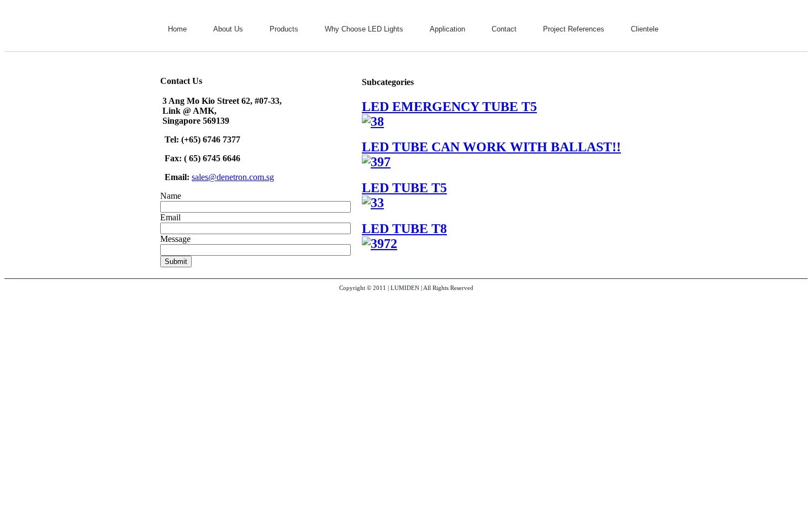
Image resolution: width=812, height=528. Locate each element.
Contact (504, 29)
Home (177, 29)
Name (170, 195)
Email (170, 217)
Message (175, 239)
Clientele (644, 29)
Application (447, 29)
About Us (228, 29)
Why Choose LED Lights (364, 29)
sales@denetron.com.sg (233, 177)
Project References (573, 29)
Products (284, 29)
